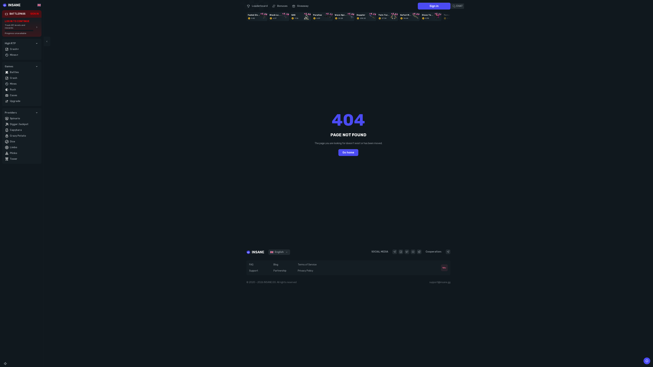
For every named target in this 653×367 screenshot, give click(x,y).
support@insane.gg (439, 282)
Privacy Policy (305, 270)
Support (253, 270)
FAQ (251, 264)
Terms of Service (307, 264)
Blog (275, 264)
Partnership (279, 270)
